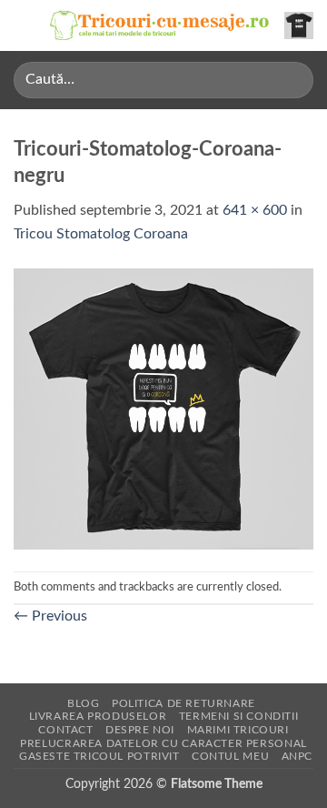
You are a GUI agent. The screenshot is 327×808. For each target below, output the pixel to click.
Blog (83, 703)
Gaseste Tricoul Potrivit (99, 756)
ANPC (297, 756)
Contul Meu (230, 756)
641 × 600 (255, 210)
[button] (24, 25)
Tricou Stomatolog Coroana (101, 234)
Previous (50, 616)
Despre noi (139, 729)
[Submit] (292, 79)
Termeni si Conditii (239, 716)
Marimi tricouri (238, 729)
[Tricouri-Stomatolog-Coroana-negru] (163, 407)
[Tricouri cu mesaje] (160, 25)
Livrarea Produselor (98, 716)
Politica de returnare (183, 703)
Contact (65, 729)
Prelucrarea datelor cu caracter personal (163, 743)
